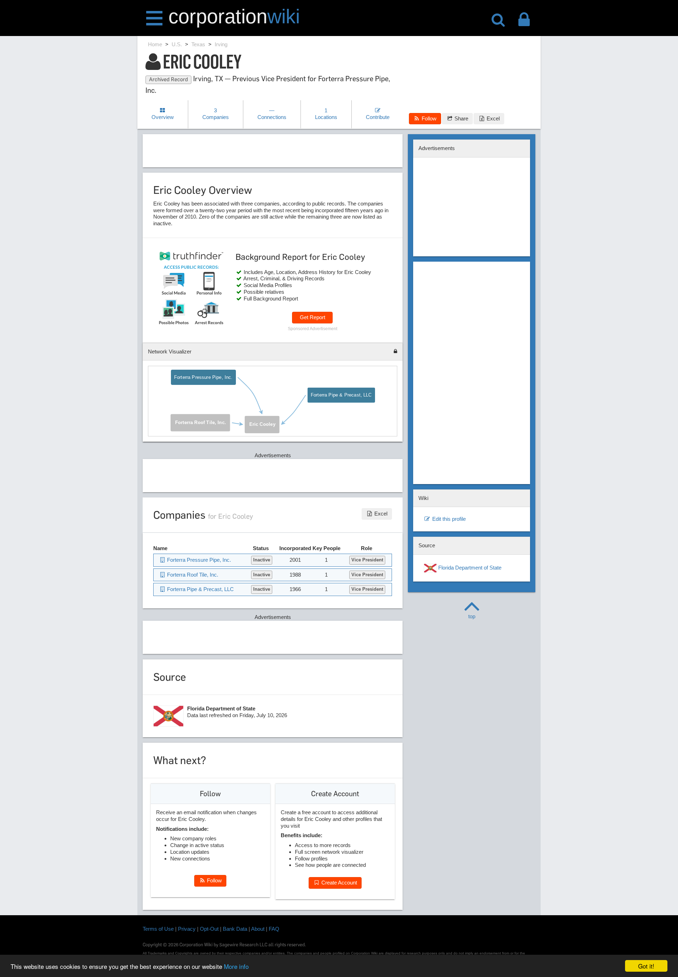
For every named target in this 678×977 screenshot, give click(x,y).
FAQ (274, 929)
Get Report (312, 317)
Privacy (187, 929)
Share (460, 118)
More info (236, 966)
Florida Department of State (469, 568)
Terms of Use (158, 929)
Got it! (646, 965)
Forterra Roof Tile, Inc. (200, 422)
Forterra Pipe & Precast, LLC (341, 395)
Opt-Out (209, 929)
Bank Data (235, 929)
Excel (492, 118)
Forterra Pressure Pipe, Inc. (203, 377)
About (257, 929)
